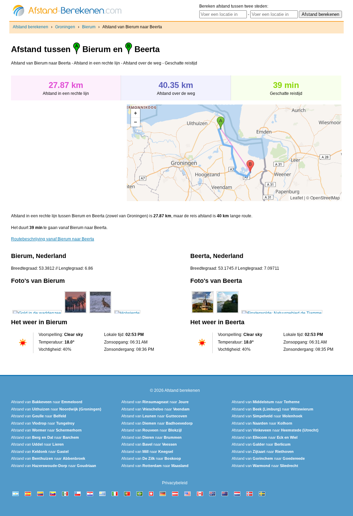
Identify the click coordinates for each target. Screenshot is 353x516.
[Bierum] (37, 313)
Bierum (88, 26)
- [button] (135, 122)
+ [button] (135, 113)
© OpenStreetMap (323, 197)
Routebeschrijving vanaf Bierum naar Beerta (52, 239)
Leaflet (296, 197)
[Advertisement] (69, 153)
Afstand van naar (46, 402)
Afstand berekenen (30, 26)
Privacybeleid (175, 482)
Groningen (65, 26)
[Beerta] (202, 313)
